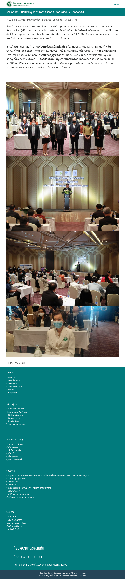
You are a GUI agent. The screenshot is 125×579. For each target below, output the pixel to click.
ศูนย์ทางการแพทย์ (14, 459)
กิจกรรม (59, 20)
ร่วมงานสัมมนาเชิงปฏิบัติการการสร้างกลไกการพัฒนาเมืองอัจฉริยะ (45, 12)
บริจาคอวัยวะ (12, 482)
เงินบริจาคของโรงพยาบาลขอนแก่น (21, 497)
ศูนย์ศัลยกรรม (12, 447)
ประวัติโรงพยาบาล (14, 387)
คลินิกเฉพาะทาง (13, 418)
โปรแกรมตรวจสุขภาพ (15, 424)
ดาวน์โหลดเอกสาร (14, 520)
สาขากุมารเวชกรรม (14, 444)
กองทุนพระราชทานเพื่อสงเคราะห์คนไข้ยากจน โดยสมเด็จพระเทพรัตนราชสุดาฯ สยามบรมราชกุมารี (47, 475)
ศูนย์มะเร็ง (10, 453)
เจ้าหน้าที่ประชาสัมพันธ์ (40, 20)
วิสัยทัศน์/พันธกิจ (13, 380)
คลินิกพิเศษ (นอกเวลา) (15, 415)
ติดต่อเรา (10, 390)
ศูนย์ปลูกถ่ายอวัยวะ (14, 456)
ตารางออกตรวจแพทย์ (15, 409)
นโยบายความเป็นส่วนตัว (17, 523)
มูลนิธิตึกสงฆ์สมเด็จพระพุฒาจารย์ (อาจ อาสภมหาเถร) (29, 488)
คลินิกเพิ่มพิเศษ (12, 421)
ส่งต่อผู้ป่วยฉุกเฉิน (13, 450)
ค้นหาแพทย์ (11, 517)
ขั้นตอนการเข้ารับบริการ (16, 412)
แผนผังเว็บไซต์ (12, 529)
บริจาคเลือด (11, 485)
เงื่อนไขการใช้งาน (14, 526)
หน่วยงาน (10, 377)
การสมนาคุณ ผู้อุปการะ (16, 478)
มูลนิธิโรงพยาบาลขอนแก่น (17, 494)
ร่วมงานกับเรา (12, 383)
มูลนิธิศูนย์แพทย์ (13, 491)
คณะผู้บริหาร (11, 393)
